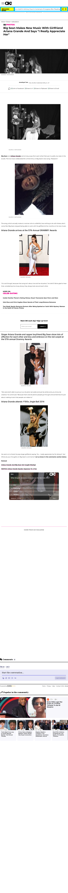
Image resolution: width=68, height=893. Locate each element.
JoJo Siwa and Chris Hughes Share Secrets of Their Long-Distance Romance (29, 302)
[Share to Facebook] (17, 89)
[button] (3, 3)
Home (3, 21)
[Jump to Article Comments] (9, 89)
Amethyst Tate (23, 82)
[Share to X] (29, 89)
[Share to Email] (53, 89)
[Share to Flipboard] (40, 89)
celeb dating (15, 21)
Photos (8, 21)
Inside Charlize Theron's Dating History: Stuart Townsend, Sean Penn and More (30, 298)
